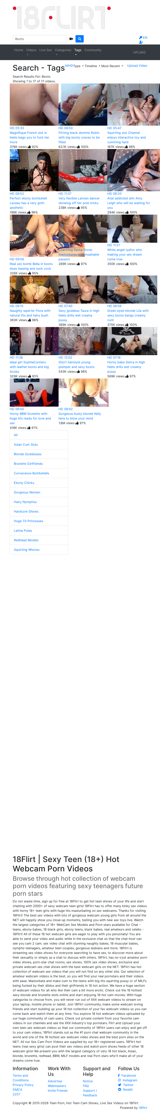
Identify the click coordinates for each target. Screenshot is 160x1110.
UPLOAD (139, 52)
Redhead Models (26, 540)
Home (18, 50)
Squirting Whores (26, 550)
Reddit (127, 1089)
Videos (31, 50)
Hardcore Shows (26, 511)
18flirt (143, 1108)
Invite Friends (58, 1090)
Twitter (127, 1085)
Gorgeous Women (27, 492)
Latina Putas (23, 530)
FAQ (86, 1086)
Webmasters (57, 1086)
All (16, 435)
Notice (88, 1081)
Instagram (129, 1080)
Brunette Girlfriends (28, 464)
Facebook (128, 1075)
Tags (77, 50)
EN (145, 37)
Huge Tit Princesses (28, 521)
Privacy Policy (23, 1085)
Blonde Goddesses (27, 454)
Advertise (55, 1081)
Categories (63, 50)
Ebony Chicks (24, 483)
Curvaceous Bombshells (31, 473)
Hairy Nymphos (25, 502)
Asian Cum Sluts (26, 444)
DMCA (17, 1089)
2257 (16, 1094)
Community (92, 50)
